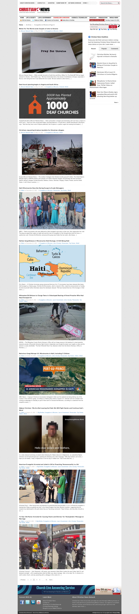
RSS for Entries (26, 20)
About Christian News (49, 600)
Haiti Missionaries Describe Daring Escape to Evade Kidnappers (41, 188)
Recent (93, 48)
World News (114, 18)
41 (46, 579)
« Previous (22, 579)
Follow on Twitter (38, 20)
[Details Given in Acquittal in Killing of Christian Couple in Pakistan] (93, 65)
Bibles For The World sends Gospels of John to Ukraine (38, 28)
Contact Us (46, 602)
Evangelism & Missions (61, 18)
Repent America (57, 608)
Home (21, 25)
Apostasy (92, 18)
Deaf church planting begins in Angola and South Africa (38, 84)
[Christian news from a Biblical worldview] (34, 10)
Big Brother (41, 412)
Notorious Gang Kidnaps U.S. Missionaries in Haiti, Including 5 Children (44, 353)
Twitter (27, 602)
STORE (85, 3)
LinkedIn (33, 602)
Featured (61, 87)
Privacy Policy (116, 612)
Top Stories (64, 190)
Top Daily (104, 29)
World (61, 31)
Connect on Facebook (53, 20)
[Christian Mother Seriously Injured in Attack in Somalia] (93, 56)
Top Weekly (113, 29)
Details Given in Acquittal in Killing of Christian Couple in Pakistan (107, 65)
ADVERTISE (51, 3)
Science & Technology (79, 18)
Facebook (22, 602)
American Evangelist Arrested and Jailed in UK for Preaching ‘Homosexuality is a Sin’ (49, 464)
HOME (22, 18)
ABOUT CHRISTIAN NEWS (27, 3)
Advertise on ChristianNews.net (52, 604)
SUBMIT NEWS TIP (61, 3)
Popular (104, 48)
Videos (26, 301)
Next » (51, 579)
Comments (114, 48)
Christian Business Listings (50, 606)
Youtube (38, 602)
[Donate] (97, 20)
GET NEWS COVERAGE (74, 3)
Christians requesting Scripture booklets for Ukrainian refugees (41, 130)
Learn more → (110, 44)
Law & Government (44, 18)
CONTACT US (41, 3)
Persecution (103, 18)
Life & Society (31, 18)
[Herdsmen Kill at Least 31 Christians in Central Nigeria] (93, 74)
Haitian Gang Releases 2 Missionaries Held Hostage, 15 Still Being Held (44, 241)
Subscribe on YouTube (68, 20)
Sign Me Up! (94, 29)
